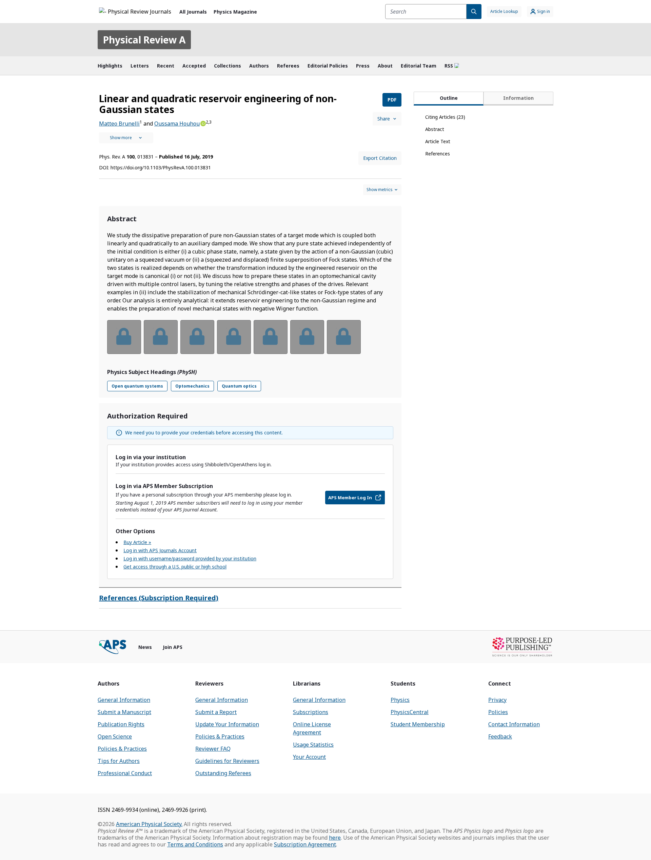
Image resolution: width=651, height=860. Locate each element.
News (145, 647)
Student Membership (418, 724)
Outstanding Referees (223, 773)
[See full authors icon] (126, 137)
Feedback (500, 736)
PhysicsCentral (410, 712)
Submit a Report (216, 712)
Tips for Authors (119, 761)
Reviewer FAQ (213, 748)
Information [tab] (518, 98)
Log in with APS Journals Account (160, 550)
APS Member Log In (350, 497)
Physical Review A (144, 39)
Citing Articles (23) (445, 117)
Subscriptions (310, 712)
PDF (392, 99)
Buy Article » (137, 542)
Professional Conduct (125, 773)
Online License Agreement (312, 728)
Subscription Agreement (305, 844)
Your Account (309, 757)
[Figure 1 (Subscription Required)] (124, 337)
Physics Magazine (235, 11)
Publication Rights (121, 724)
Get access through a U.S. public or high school (174, 566)
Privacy (497, 700)
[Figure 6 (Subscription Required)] (307, 337)
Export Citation (380, 158)
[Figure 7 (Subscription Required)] (344, 337)
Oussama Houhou (177, 123)
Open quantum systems (137, 386)
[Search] (474, 11)
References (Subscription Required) (158, 597)
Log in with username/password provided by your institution (189, 558)
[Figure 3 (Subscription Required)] (197, 337)
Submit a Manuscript (124, 712)
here (335, 837)
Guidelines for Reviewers (227, 761)
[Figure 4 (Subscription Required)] (234, 337)
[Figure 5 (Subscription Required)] (271, 337)
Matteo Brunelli (119, 123)
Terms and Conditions (195, 844)
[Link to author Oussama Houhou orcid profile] (203, 123)
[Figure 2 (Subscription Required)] (161, 337)
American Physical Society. (149, 824)
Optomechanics (192, 386)
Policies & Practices (122, 748)
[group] (250, 341)
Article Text (437, 141)
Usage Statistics (313, 744)
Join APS (172, 647)
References (437, 153)
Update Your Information (227, 724)
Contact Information (514, 724)
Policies (498, 712)
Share (383, 118)
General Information (124, 700)
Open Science (115, 736)
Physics (400, 700)
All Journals (193, 11)
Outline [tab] (449, 98)
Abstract (434, 129)
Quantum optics (239, 386)
